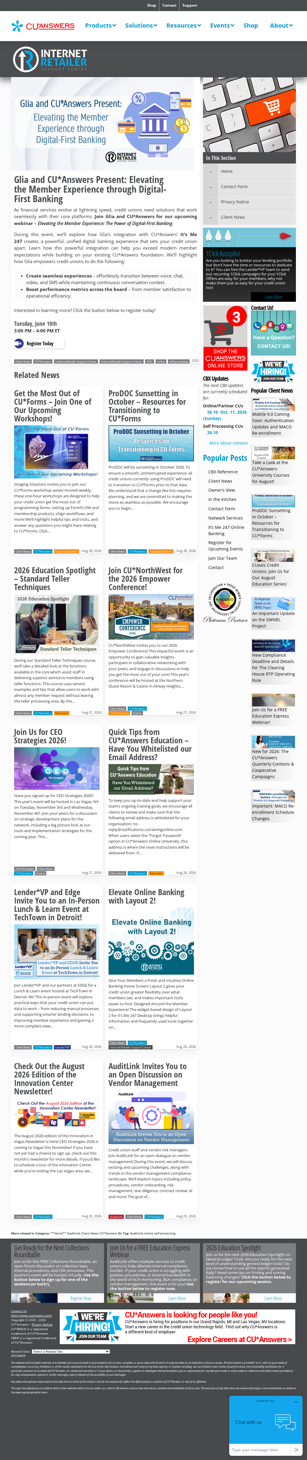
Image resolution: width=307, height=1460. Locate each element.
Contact (169, 5)
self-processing (178, 362)
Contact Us (19, 1311)
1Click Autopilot (223, 253)
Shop (151, 5)
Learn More (273, 297)
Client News (23, 362)
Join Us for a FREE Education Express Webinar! (270, 716)
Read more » (57, 461)
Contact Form (234, 186)
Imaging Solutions (66, 551)
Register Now (80, 1298)
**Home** (58, 1233)
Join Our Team (222, 558)
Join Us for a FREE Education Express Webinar (150, 1251)
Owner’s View (221, 490)
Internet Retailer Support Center (76, 362)
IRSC (150, 362)
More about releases (228, 443)
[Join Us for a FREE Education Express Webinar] (130, 1298)
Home (227, 171)
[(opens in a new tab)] (249, 238)
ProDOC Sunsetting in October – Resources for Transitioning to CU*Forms (271, 523)
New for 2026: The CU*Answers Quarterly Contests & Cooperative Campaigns (273, 763)
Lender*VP (62, 1047)
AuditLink (116, 1217)
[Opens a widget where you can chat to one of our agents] (266, 1425)
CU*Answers (43, 362)
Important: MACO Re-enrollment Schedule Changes (273, 812)
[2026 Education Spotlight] (226, 1298)
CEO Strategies (25, 869)
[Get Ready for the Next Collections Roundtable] (34, 1298)
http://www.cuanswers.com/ (31, 1315)
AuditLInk (136, 1233)
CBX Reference (223, 472)
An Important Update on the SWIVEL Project (273, 619)
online (161, 362)
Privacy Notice (235, 202)
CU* (47, 26)
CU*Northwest (119, 713)
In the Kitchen (222, 499)
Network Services (225, 518)
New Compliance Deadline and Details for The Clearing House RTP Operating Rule (273, 667)
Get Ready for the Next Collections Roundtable (51, 1251)
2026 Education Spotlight (233, 1247)
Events (137, 713)
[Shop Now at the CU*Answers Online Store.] (225, 369)
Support (190, 5)
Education (61, 713)
